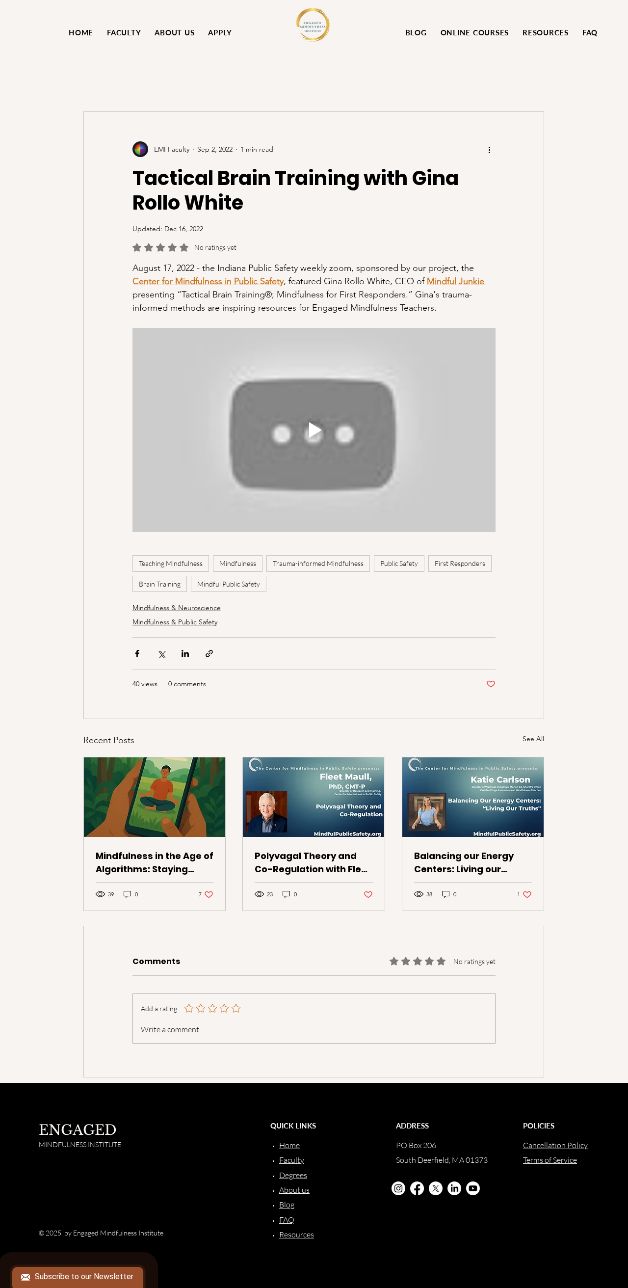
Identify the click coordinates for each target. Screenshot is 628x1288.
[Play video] (314, 430)
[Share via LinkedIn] (185, 653)
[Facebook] (417, 1188)
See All (533, 738)
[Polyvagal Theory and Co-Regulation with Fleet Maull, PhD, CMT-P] (313, 797)
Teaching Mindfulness (171, 563)
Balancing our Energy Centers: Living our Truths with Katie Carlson (464, 863)
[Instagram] (398, 1188)
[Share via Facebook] (137, 653)
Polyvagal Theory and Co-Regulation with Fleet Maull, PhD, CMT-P (313, 863)
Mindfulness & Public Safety (174, 621)
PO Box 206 (416, 1145)
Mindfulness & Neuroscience (176, 607)
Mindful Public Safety (228, 584)
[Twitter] (436, 1188)
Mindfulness (237, 563)
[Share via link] (209, 653)
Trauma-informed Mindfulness (318, 563)
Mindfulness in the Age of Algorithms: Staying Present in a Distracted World (154, 863)
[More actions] (490, 149)
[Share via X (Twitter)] (161, 653)
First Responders (460, 563)
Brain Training (160, 584)
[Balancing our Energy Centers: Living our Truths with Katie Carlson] (473, 797)
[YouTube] (473, 1188)
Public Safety (399, 563)
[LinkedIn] (454, 1188)
